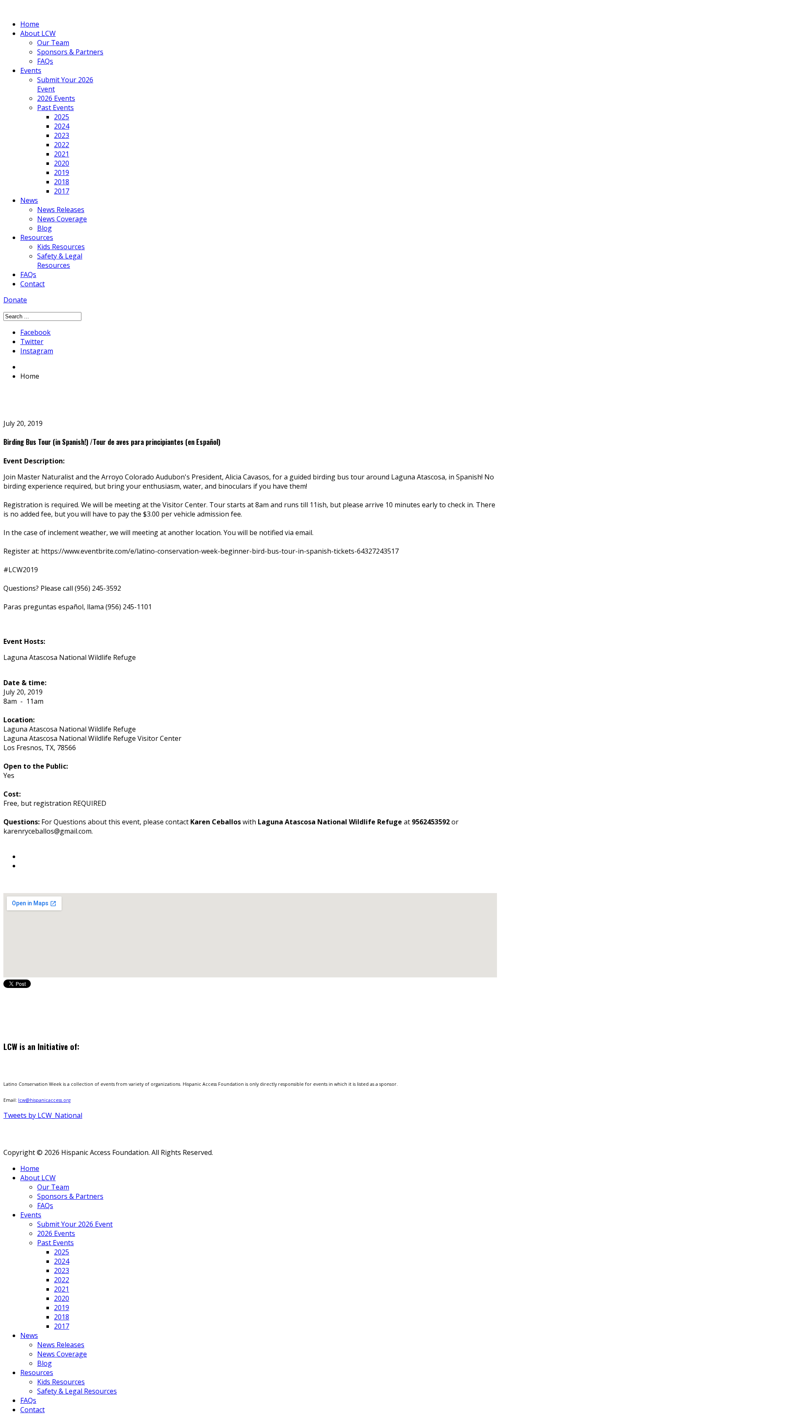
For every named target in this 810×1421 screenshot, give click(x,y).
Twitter (31, 341)
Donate (15, 299)
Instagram (36, 350)
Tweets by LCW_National (42, 1115)
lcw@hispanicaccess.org (44, 1100)
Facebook (35, 332)
